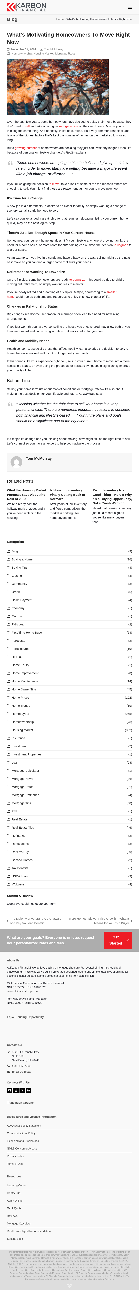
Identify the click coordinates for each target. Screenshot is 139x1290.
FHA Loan (18, 624)
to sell (26, 126)
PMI (14, 811)
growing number (26, 148)
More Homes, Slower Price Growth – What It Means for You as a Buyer (98, 921)
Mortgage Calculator (25, 770)
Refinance (18, 835)
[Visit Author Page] (16, 462)
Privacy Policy (15, 1156)
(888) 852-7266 (21, 1066)
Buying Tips (19, 567)
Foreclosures (20, 649)
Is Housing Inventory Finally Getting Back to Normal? (67, 494)
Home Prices (20, 697)
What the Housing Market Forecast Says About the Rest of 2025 (26, 494)
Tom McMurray (53, 49)
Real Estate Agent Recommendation (29, 1231)
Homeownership (22, 53)
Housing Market (44, 53)
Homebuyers (20, 714)
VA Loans (18, 884)
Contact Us (13, 1193)
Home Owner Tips (24, 689)
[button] (130, 7)
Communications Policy (21, 1133)
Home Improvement (25, 673)
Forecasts (18, 640)
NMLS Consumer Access (22, 1148)
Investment (19, 746)
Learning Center (16, 1185)
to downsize (77, 279)
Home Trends (21, 705)
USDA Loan (20, 876)
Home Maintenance (25, 681)
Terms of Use (15, 1163)
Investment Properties (26, 754)
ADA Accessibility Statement (24, 1125)
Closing (17, 575)
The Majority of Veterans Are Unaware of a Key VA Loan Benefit (34, 921)
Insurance (18, 738)
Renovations (20, 843)
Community (19, 584)
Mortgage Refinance (25, 795)
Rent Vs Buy (20, 852)
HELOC (17, 657)
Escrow (17, 616)
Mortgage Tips (21, 803)
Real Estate (19, 819)
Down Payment (22, 600)
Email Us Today (21, 1071)
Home (60, 19)
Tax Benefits (20, 868)
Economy (18, 608)
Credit (16, 592)
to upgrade (121, 245)
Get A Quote (14, 1208)
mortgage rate (68, 126)
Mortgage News (22, 778)
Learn (15, 762)
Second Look (15, 1238)
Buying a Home (22, 559)
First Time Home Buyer (27, 632)
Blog (15, 551)
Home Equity (20, 665)
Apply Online (15, 1200)
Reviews (12, 1216)
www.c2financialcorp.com (22, 991)
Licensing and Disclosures (23, 1141)
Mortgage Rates (65, 53)
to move (54, 184)
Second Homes (22, 860)
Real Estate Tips (23, 827)
